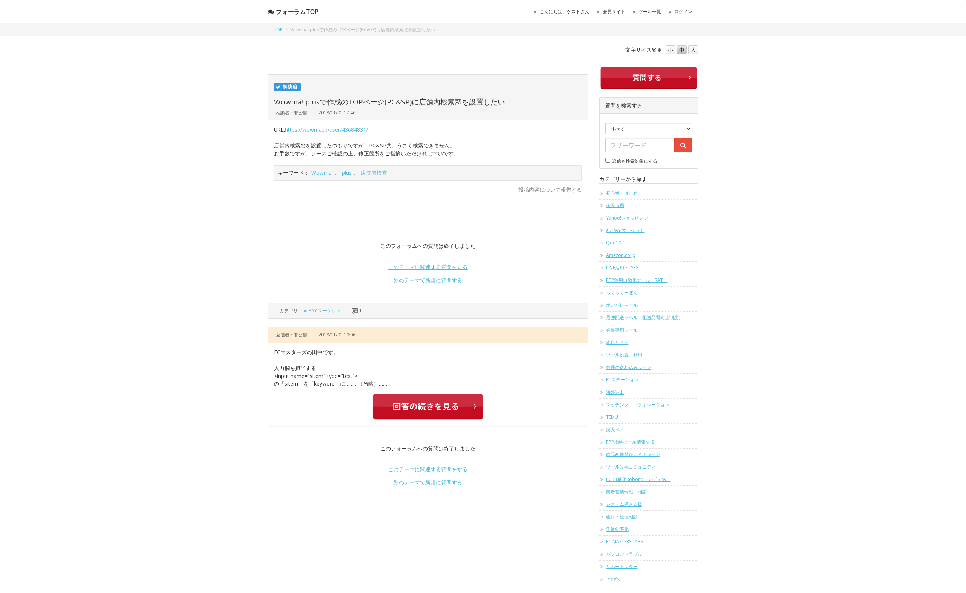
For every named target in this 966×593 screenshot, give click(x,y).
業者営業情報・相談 (626, 492)
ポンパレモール (622, 305)
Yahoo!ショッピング (627, 218)
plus (347, 172)
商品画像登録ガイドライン (633, 454)
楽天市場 (615, 205)
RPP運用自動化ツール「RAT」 (637, 280)
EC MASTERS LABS (624, 541)
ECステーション (622, 379)
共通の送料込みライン (628, 367)
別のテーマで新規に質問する (428, 280)
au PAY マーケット (321, 310)
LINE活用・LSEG (622, 267)
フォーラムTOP (297, 12)
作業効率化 (617, 529)
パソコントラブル (624, 554)
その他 (613, 579)
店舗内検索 (374, 172)
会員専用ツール (622, 330)
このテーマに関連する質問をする (428, 266)
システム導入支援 (624, 504)
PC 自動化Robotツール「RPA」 (638, 479)
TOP (278, 29)
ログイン (683, 11)
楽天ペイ (615, 429)
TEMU (612, 417)
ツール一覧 (649, 11)
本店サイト (617, 342)
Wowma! (322, 172)
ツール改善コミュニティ (631, 467)
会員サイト (614, 11)
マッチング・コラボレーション (637, 404)
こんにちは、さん (564, 11)
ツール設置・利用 (624, 355)
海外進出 (615, 392)
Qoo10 (613, 243)
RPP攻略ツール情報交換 (630, 442)
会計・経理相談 (622, 516)
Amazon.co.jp (620, 255)
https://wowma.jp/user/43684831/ (326, 129)
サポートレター (622, 566)
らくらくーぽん (622, 292)
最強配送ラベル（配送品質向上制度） (644, 317)
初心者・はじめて (624, 193)
